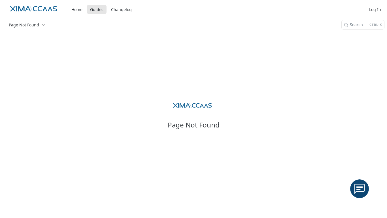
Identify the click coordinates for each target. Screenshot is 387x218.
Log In (375, 9)
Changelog (121, 9)
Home (76, 9)
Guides (96, 9)
